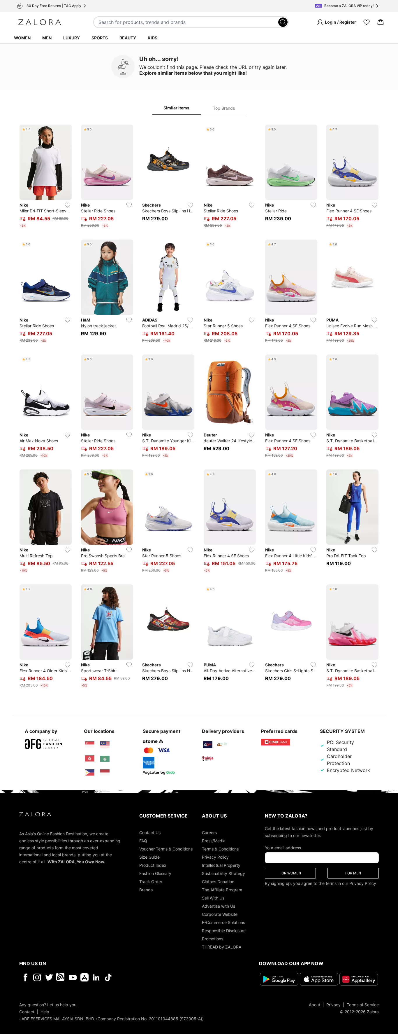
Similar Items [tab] (176, 107)
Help (44, 1011)
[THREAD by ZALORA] (61, 977)
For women (290, 873)
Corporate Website (219, 914)
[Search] (283, 22)
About (314, 1004)
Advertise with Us (218, 906)
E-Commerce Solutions (223, 922)
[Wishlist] (366, 22)
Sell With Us (213, 897)
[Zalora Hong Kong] (90, 758)
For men (353, 873)
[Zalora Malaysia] (105, 744)
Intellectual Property (221, 865)
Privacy (333, 1004)
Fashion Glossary (155, 873)
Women (22, 37)
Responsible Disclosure (224, 930)
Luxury (71, 37)
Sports (99, 37)
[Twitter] (49, 977)
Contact (26, 1011)
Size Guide (149, 857)
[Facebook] (25, 977)
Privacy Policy (215, 857)
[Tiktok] (146, 977)
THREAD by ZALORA (221, 946)
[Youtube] (73, 977)
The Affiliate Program (222, 889)
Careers (209, 832)
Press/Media (214, 840)
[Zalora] (39, 22)
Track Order (150, 881)
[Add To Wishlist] (68, 205)
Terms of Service (363, 1004)
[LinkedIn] (96, 977)
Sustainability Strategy (223, 873)
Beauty (127, 37)
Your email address (283, 847)
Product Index (152, 865)
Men (47, 37)
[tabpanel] (199, 407)
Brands (146, 889)
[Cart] (380, 22)
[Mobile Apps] (84, 977)
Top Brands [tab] (224, 108)
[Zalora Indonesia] (105, 772)
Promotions (212, 938)
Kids (152, 37)
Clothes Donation (218, 881)
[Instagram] (37, 977)
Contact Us (150, 832)
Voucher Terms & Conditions (166, 848)
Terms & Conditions (220, 848)
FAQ (143, 840)
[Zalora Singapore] (90, 744)
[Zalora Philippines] (90, 772)
